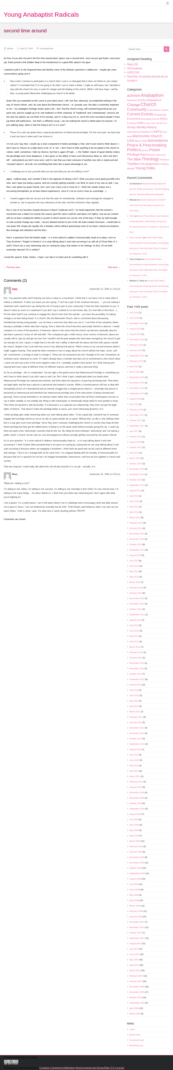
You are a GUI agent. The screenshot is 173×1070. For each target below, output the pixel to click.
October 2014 (135, 480)
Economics (133, 118)
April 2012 (134, 641)
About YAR (132, 64)
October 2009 (135, 803)
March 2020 (134, 372)
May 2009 (134, 830)
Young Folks (145, 168)
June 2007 (134, 954)
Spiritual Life (161, 155)
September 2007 (137, 938)
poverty (145, 150)
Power (154, 150)
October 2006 (135, 997)
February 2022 (136, 345)
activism (133, 95)
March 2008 (134, 906)
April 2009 (134, 836)
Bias (145, 100)
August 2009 (135, 814)
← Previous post (12, 267)
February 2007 (136, 976)
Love (164, 132)
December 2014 (136, 469)
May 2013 (134, 571)
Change (133, 105)
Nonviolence (158, 140)
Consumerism (154, 110)
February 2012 (136, 652)
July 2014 (133, 496)
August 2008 (135, 879)
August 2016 (135, 442)
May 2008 (134, 895)
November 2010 (136, 733)
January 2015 (135, 463)
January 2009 (135, 852)
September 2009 (137, 809)
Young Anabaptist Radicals (41, 14)
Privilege (133, 154)
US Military (164, 164)
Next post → (114, 267)
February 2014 (136, 523)
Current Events (140, 114)
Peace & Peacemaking (147, 145)
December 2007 (136, 922)
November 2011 (136, 668)
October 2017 (135, 420)
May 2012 (134, 636)
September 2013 (137, 550)
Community (137, 109)
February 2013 (136, 587)
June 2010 (134, 760)
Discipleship (160, 114)
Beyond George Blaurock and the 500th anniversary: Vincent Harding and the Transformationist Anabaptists (149, 189)
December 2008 (136, 857)
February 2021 (136, 361)
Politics (134, 149)
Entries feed (134, 1035)
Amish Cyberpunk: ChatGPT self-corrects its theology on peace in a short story (147, 205)
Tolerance (164, 159)
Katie (14, 289)
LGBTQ (157, 131)
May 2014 (134, 507)
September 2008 (137, 873)
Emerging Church (150, 118)
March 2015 (134, 458)
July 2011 (133, 690)
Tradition (133, 163)
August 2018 (135, 399)
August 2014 (135, 490)
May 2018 (134, 404)
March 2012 (134, 647)
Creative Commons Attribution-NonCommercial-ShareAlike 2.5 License (81, 1067)
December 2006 (136, 987)
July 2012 (133, 625)
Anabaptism (152, 95)
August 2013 (135, 555)
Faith (140, 123)
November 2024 (136, 323)
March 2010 (134, 776)
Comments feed (136, 1040)
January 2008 (135, 916)
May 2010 (134, 765)
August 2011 (135, 685)
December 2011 (136, 663)
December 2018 (136, 383)
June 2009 (134, 825)
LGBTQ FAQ (133, 72)
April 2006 (134, 1008)
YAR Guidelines (134, 68)
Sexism (151, 154)
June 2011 (134, 695)
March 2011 (134, 712)
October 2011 (135, 674)
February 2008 (136, 911)
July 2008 (133, 884)
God (165, 123)
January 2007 (135, 981)
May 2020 (134, 366)
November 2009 (136, 798)
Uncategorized (46, 48)
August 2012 (135, 620)
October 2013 (135, 544)
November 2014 (136, 474)
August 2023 (135, 334)
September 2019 (137, 377)
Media (129, 136)
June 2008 (134, 889)
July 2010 (133, 755)
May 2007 (134, 960)
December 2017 (136, 415)
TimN (131, 216)
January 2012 (135, 658)
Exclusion (132, 123)
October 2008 (135, 868)
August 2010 (135, 749)
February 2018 (136, 410)
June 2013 (134, 566)
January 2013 (135, 593)
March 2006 (134, 1014)
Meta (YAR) (141, 141)
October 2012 (135, 609)
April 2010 (134, 771)
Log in (132, 1029)
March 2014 (134, 517)
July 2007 (133, 949)
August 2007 (135, 943)
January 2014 (135, 528)
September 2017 (137, 426)
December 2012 (136, 598)
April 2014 (134, 512)
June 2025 (134, 318)
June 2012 (134, 631)
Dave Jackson (135, 237)
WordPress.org (136, 1045)
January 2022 (135, 350)
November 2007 (136, 927)
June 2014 (134, 501)
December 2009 (136, 792)
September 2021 (137, 356)
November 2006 (136, 992)
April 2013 (134, 577)
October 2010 (135, 738)
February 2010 (136, 782)
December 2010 (136, 728)
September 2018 (137, 393)
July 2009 (133, 819)
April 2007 (134, 965)
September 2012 (137, 614)
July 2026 (133, 312)
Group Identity (136, 127)
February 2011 (136, 717)
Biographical (154, 100)
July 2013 (133, 561)
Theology (150, 159)
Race (143, 154)
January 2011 (135, 722)
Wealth (130, 168)
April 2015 (134, 453)
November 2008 (136, 863)
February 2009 (136, 846)
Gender (159, 123)
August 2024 (135, 329)
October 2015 (135, 447)
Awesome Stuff (134, 100)
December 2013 (136, 534)
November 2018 (136, 388)
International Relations (139, 131)
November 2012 (136, 604)
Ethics (164, 118)
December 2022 (136, 339)
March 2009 (134, 841)
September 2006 (137, 1003)
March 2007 (134, 970)
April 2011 (134, 706)
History (152, 127)
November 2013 (136, 539)
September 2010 (137, 744)
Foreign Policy (150, 123)
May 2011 (133, 701)
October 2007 (135, 933)
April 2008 (134, 900)
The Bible (134, 159)
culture (165, 110)
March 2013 (134, 582)
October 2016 (135, 436)
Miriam (10, 48)
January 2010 (135, 787)
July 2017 (133, 431)
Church (148, 104)
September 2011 (137, 679)
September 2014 (137, 485)
